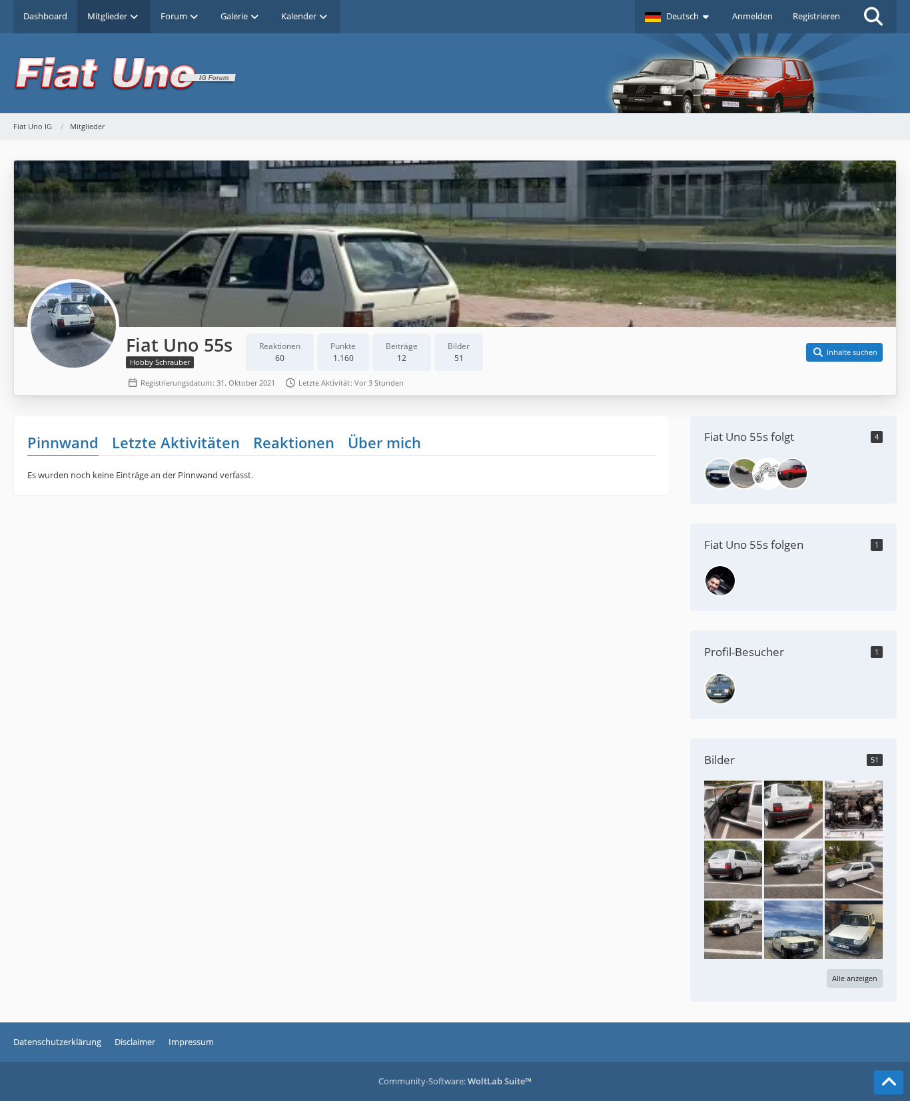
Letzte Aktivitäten (176, 442)
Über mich (384, 442)
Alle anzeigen (854, 978)
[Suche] (873, 16)
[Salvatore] (720, 581)
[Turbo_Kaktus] (768, 474)
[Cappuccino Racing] (720, 474)
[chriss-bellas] (792, 474)
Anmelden (752, 16)
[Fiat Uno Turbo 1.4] (733, 809)
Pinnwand (63, 442)
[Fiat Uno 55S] (793, 929)
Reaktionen (293, 442)
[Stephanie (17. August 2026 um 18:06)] (720, 689)
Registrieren (816, 16)
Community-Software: (455, 1081)
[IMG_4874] (854, 869)
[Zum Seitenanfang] (888, 1082)
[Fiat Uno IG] (455, 73)
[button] (678, 16)
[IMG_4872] (793, 869)
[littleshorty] (744, 474)
